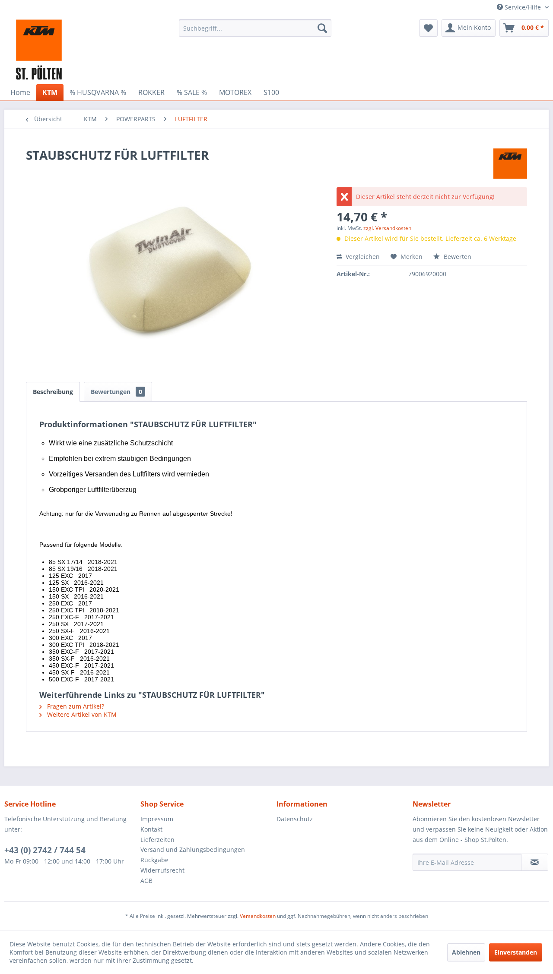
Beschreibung (53, 392)
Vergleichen (362, 256)
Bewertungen (116, 392)
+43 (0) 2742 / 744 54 (45, 850)
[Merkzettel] (428, 28)
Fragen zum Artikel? (74, 706)
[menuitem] (255, 28)
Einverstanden (515, 952)
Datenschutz (294, 819)
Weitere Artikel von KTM (81, 714)
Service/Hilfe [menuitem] (523, 7)
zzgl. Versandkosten (387, 228)
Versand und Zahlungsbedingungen (192, 849)
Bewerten (456, 256)
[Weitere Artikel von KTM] (510, 163)
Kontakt (151, 829)
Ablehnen (466, 952)
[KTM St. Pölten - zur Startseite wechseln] (39, 49)
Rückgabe (154, 860)
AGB (146, 880)
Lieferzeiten (157, 839)
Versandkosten (258, 916)
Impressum (156, 819)
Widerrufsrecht (162, 870)
